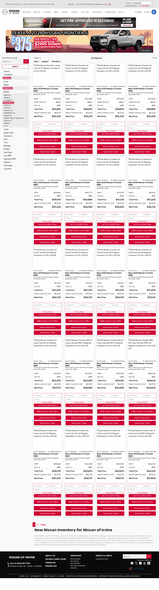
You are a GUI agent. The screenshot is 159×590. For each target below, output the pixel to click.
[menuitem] (16, 78)
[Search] (26, 61)
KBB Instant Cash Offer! (47, 140)
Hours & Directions (55, 559)
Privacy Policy (47, 131)
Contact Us (24, 576)
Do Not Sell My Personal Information (82, 576)
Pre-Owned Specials (78, 566)
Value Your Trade (47, 151)
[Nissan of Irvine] (10, 12)
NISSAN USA (51, 566)
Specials (74, 568)
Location (139, 12)
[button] (26, 11)
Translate (145, 5)
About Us (50, 556)
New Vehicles (75, 559)
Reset (14, 66)
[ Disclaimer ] (145, 51)
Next (43, 524)
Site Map (60, 576)
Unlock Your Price (47, 146)
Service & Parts (104, 556)
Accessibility (36, 576)
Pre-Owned (75, 561)
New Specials (75, 563)
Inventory (76, 556)
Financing (50, 563)
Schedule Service (102, 559)
